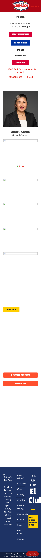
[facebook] (13, 82)
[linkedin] (20, 82)
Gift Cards (19, 532)
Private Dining (20, 507)
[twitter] (28, 82)
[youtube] (24, 82)
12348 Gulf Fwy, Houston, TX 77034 (21, 70)
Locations (20, 484)
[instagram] (16, 82)
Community (20, 514)
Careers (20, 519)
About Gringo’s (20, 476)
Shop (19, 525)
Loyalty (20, 495)
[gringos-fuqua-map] (20, 166)
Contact (20, 539)
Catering (20, 500)
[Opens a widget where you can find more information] (32, 554)
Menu (20, 489)
